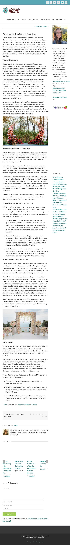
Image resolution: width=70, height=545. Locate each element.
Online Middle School (60, 97)
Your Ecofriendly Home (59, 90)
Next (45, 26)
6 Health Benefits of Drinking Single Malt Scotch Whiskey (59, 195)
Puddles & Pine (57, 92)
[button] (64, 19)
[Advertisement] (60, 143)
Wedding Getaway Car (43, 463)
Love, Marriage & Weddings (24, 404)
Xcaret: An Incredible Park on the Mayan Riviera (59, 230)
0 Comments (34, 404)
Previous (39, 26)
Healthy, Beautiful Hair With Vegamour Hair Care (59, 188)
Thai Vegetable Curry (59, 209)
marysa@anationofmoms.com (61, 81)
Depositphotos (40, 537)
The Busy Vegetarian (59, 88)
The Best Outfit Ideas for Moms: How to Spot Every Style (60, 214)
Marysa (5, 404)
